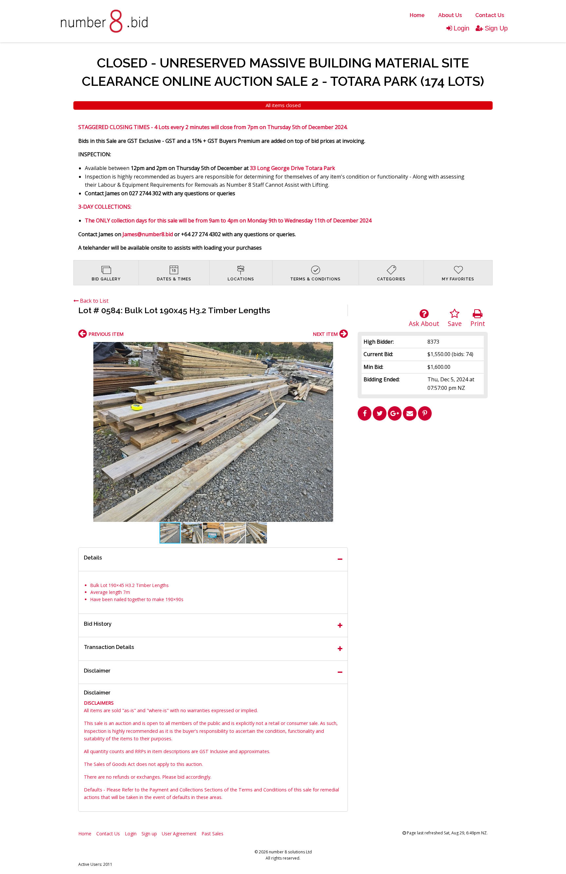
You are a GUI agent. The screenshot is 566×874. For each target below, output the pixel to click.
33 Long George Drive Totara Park (292, 168)
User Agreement (179, 833)
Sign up (149, 833)
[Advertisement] (423, 469)
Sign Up (496, 28)
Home (417, 15)
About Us (450, 15)
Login (461, 28)
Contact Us (489, 15)
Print (477, 323)
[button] (342, 348)
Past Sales (212, 833)
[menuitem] (417, 15)
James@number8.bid (148, 234)
